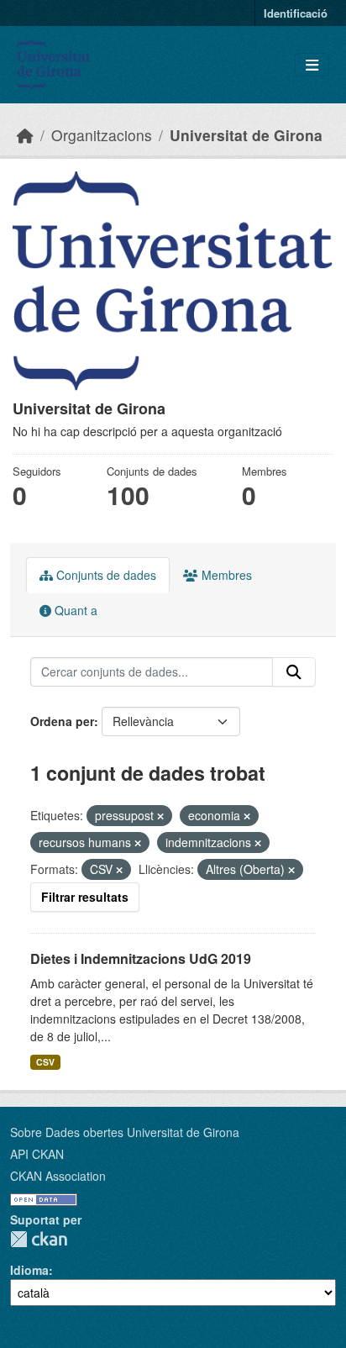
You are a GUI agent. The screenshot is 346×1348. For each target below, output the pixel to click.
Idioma (29, 1269)
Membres (225, 574)
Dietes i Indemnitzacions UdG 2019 (140, 958)
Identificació (296, 13)
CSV (45, 1062)
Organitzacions (101, 134)
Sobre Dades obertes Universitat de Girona (124, 1132)
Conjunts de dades (104, 574)
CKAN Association (58, 1175)
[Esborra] (160, 816)
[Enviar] (294, 672)
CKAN (38, 1239)
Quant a (74, 610)
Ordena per (62, 721)
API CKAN (37, 1153)
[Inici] (25, 134)
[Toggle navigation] (312, 65)
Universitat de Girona (246, 134)
